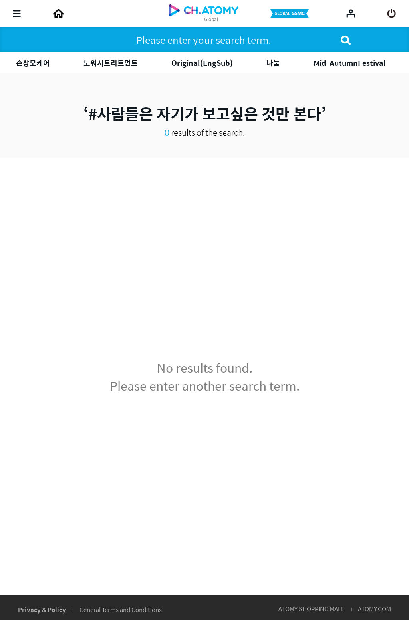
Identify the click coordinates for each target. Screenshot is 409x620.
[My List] (350, 13)
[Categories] (17, 14)
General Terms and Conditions (120, 609)
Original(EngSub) (202, 62)
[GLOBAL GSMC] (290, 14)
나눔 (273, 62)
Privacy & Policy (42, 609)
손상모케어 (33, 62)
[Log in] (391, 14)
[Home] (58, 14)
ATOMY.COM (374, 608)
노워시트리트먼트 (110, 62)
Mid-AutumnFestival (350, 62)
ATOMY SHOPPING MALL (311, 608)
